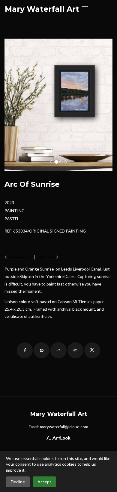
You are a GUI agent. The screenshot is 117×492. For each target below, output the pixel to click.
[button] (12, 105)
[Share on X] (92, 350)
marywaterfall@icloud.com (64, 426)
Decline (18, 481)
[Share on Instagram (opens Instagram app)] (58, 350)
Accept (44, 481)
